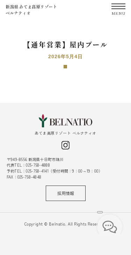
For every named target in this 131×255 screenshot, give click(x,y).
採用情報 (65, 193)
